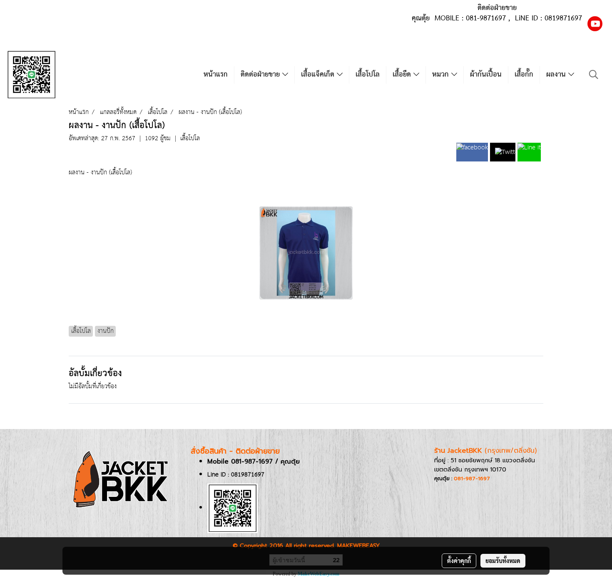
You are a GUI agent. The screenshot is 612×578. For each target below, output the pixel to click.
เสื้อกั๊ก (524, 75)
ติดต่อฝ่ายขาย (261, 75)
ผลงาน (557, 75)
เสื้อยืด (403, 75)
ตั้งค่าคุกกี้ (459, 560)
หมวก (441, 75)
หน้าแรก (216, 75)
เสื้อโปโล (368, 75)
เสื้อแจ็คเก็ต (319, 75)
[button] (594, 75)
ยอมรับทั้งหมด (502, 560)
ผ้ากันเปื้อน (486, 75)
